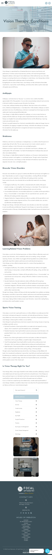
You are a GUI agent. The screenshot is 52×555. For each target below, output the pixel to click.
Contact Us (26, 470)
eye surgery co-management (22, 426)
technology (17, 434)
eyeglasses (17, 412)
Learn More (26, 449)
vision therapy (18, 401)
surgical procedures (19, 419)
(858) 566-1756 (26, 510)
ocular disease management (21, 430)
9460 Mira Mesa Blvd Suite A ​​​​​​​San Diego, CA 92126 (26, 503)
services (17, 404)
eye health (17, 415)
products (17, 423)
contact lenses (18, 408)
